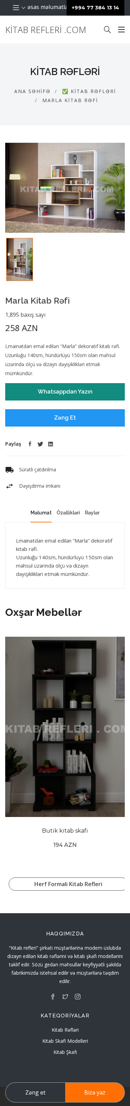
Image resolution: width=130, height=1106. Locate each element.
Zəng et (35, 1092)
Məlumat (41, 512)
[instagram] (77, 996)
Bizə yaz (94, 1092)
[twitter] (65, 996)
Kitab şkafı (65, 1052)
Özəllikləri (68, 512)
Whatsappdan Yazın (65, 391)
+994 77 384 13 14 (95, 8)
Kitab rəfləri (65, 1029)
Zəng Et (65, 417)
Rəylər (92, 512)
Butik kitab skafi (65, 830)
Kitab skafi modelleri (65, 1041)
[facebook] (52, 996)
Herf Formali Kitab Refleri (68, 884)
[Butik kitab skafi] (65, 727)
